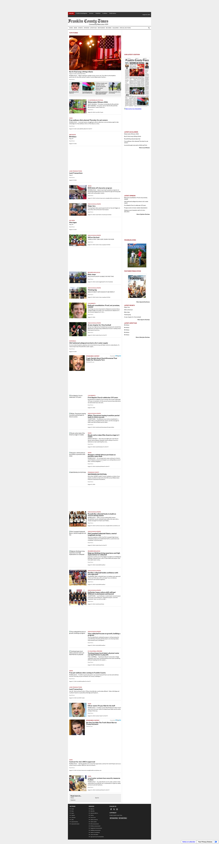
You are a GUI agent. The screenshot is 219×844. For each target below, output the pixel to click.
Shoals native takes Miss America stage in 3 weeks (103, 436)
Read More (72, 79)
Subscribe (71, 13)
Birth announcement (94, 823)
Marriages (73, 222)
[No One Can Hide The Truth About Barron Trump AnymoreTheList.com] (77, 727)
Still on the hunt (93, 237)
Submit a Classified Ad (95, 832)
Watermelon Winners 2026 (98, 102)
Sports (80, 27)
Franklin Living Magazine (81, 13)
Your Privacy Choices (205, 842)
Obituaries (101, 27)
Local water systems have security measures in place (104, 779)
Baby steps (92, 274)
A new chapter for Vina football (99, 325)
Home (71, 27)
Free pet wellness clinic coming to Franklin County (87, 673)
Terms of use (93, 817)
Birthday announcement (95, 826)
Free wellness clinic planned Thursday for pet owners (88, 120)
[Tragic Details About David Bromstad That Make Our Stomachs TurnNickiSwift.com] (77, 363)
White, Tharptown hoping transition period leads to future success (103, 416)
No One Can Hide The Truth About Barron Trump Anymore (101, 724)
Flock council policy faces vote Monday (114, 92)
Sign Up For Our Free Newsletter (97, 836)
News (75, 27)
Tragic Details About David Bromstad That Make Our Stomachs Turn (101, 360)
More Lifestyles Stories (142, 337)
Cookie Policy (123, 818)
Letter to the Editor (94, 834)
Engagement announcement (96, 828)
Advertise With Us (94, 813)
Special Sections (125, 27)
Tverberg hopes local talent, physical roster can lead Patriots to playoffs (103, 654)
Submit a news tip (94, 819)
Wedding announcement (95, 830)
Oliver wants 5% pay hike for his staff (101, 706)
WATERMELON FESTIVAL (97, 474)
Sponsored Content (75, 823)
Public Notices (112, 13)
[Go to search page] (149, 27)
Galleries (115, 27)
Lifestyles (93, 27)
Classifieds (97, 13)
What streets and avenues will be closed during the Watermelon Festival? (102, 93)
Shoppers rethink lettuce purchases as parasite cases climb (102, 455)
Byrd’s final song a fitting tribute (81, 72)
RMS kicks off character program (100, 188)
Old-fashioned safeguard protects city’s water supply (88, 343)
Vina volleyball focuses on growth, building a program (104, 634)
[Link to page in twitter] (114, 809)
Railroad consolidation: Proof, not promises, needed (104, 306)
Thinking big (92, 290)
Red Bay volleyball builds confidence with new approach (103, 573)
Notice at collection (188, 842)
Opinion (86, 27)
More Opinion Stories (143, 214)
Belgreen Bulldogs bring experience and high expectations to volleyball (104, 554)
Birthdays (72, 137)
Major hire (91, 206)
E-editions (104, 13)
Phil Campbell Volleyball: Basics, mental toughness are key (102, 534)
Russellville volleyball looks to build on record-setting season (102, 514)
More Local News (144, 147)
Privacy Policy (114, 818)
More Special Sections (142, 302)
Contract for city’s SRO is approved (82, 762)
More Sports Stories (143, 319)
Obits (72, 819)
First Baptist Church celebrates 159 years (103, 397)
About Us (92, 808)
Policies (92, 815)
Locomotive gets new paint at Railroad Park (87, 92)
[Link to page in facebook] (111, 809)
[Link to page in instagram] (117, 809)
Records (108, 27)
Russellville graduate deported (74, 92)
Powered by (112, 356)
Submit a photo (93, 821)
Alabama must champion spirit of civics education (134, 210)
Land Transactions (75, 173)
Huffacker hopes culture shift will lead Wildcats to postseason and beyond (101, 593)
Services (91, 13)
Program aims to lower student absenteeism (135, 207)
